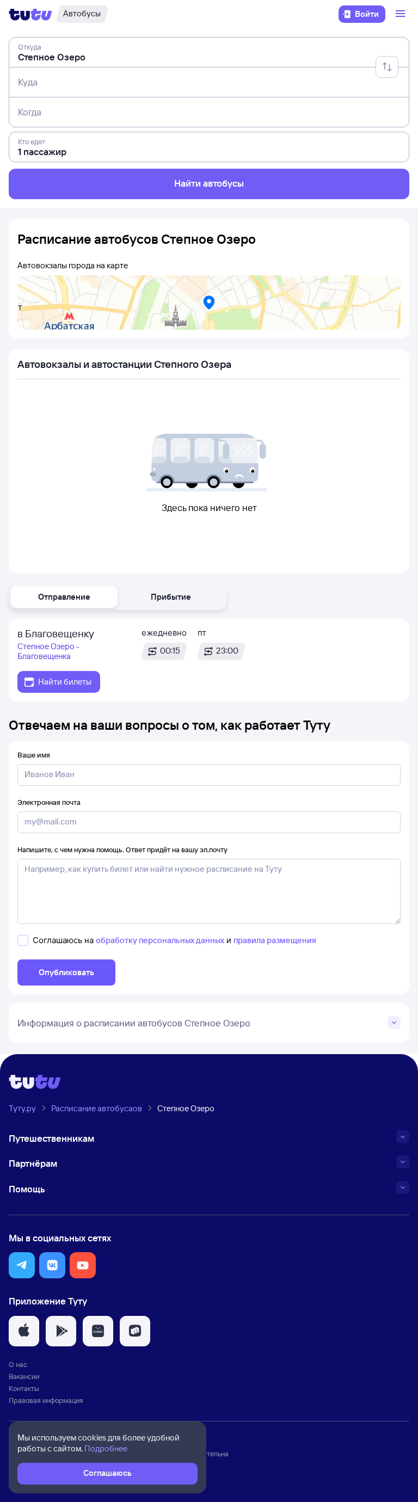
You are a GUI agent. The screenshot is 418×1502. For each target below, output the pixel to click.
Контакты (24, 1388)
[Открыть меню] (401, 14)
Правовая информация (46, 1400)
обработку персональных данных (160, 940)
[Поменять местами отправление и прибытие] (387, 67)
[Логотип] (30, 14)
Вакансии (24, 1376)
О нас (18, 1364)
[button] (64, 597)
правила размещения (274, 940)
